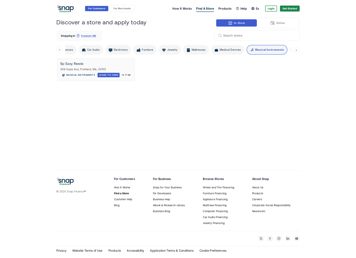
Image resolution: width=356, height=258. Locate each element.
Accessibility (135, 250)
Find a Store (121, 193)
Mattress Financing (214, 205)
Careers (257, 199)
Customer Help (123, 199)
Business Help (161, 199)
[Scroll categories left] (59, 49)
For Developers (162, 193)
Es (257, 8)
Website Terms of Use (87, 250)
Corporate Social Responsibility (271, 205)
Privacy (61, 250)
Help (243, 8)
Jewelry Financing (214, 223)
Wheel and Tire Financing (218, 187)
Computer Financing (215, 211)
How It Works (182, 8)
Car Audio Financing (215, 217)
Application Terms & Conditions (172, 250)
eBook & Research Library (169, 205)
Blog (116, 205)
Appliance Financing (215, 199)
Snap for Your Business (167, 187)
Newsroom (258, 211)
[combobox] (255, 35)
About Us (257, 187)
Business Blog (161, 211)
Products (225, 8)
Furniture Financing (214, 193)
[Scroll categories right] (296, 49)
